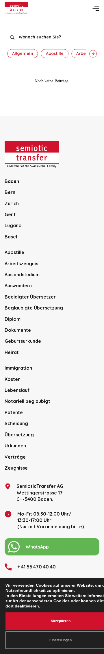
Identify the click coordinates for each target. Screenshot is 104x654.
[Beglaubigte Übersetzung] (16, 8)
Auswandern (18, 285)
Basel (11, 237)
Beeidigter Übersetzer (30, 297)
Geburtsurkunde (23, 341)
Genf (10, 214)
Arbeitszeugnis (21, 263)
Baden (12, 181)
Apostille (55, 53)
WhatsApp (37, 547)
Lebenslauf (17, 390)
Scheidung (16, 423)
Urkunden (15, 446)
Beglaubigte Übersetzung (34, 308)
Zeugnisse (16, 468)
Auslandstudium (22, 274)
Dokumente (18, 330)
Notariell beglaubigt (27, 401)
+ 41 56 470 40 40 (36, 567)
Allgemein (22, 53)
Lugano (13, 225)
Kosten (13, 379)
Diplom (13, 319)
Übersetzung (19, 435)
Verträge (15, 457)
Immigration (18, 368)
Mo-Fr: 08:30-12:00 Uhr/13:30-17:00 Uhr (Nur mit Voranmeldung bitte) (50, 520)
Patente (14, 412)
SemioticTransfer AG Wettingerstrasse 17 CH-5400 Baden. (39, 492)
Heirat (12, 352)
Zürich (12, 203)
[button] (93, 54)
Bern (10, 192)
